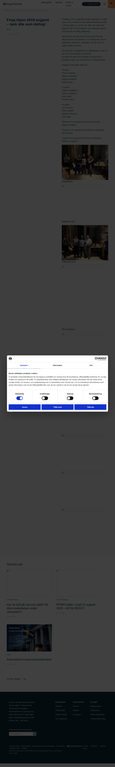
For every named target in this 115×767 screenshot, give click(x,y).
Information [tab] (57, 365)
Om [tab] (91, 365)
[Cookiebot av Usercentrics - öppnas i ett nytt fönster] (96, 358)
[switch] (45, 398)
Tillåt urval (57, 407)
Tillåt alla (90, 407)
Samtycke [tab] (24, 365)
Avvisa (24, 407)
